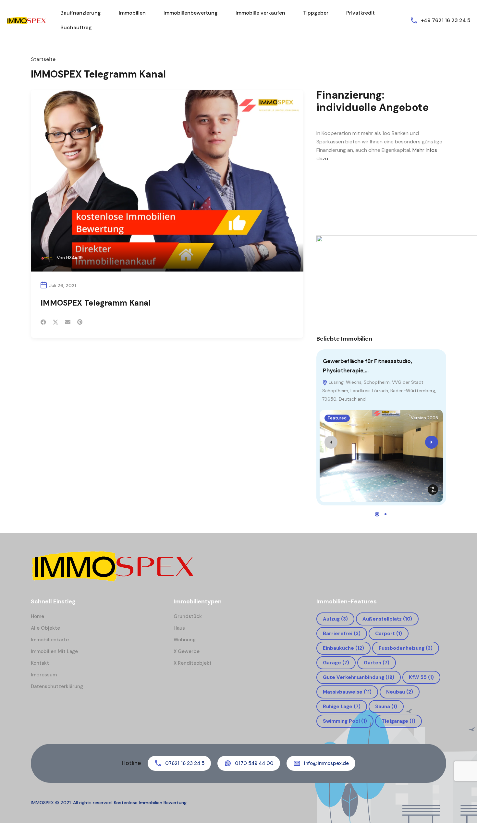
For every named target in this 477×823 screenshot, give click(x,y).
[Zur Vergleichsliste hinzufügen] (433, 489)
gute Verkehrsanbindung (358, 677)
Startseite (43, 59)
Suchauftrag (76, 27)
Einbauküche (343, 648)
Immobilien (132, 12)
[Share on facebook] (43, 322)
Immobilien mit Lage (54, 651)
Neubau (399, 692)
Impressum (44, 675)
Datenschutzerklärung (57, 686)
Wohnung (185, 639)
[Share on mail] (67, 322)
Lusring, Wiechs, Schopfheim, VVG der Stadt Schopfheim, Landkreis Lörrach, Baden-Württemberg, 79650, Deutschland (379, 390)
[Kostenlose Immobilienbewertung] (25, 20)
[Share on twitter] (55, 322)
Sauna (386, 706)
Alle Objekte (45, 628)
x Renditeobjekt (193, 663)
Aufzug (335, 619)
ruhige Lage (342, 706)
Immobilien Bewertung (162, 802)
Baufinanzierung (80, 12)
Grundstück (188, 616)
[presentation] (330, 442)
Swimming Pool (345, 721)
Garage (336, 663)
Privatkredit (360, 12)
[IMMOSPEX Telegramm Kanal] (167, 181)
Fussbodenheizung (406, 648)
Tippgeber (315, 12)
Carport (388, 633)
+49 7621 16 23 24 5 (446, 20)
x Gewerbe (187, 651)
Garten (376, 663)
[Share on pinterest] (79, 322)
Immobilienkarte (50, 639)
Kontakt (40, 663)
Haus (179, 628)
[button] (377, 514)
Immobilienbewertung (191, 12)
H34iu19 (74, 257)
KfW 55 (421, 677)
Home (37, 616)
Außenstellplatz (387, 619)
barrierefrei (342, 633)
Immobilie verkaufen (260, 12)
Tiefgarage (398, 721)
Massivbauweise (347, 692)
